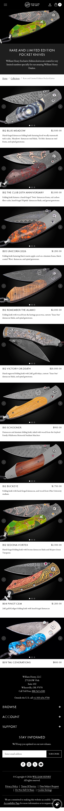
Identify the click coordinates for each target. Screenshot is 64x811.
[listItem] (23, 790)
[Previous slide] (3, 106)
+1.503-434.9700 (41, 697)
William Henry (41, 776)
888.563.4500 (38, 691)
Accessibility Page (12, 803)
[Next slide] (60, 106)
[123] (32, 106)
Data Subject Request (49, 786)
